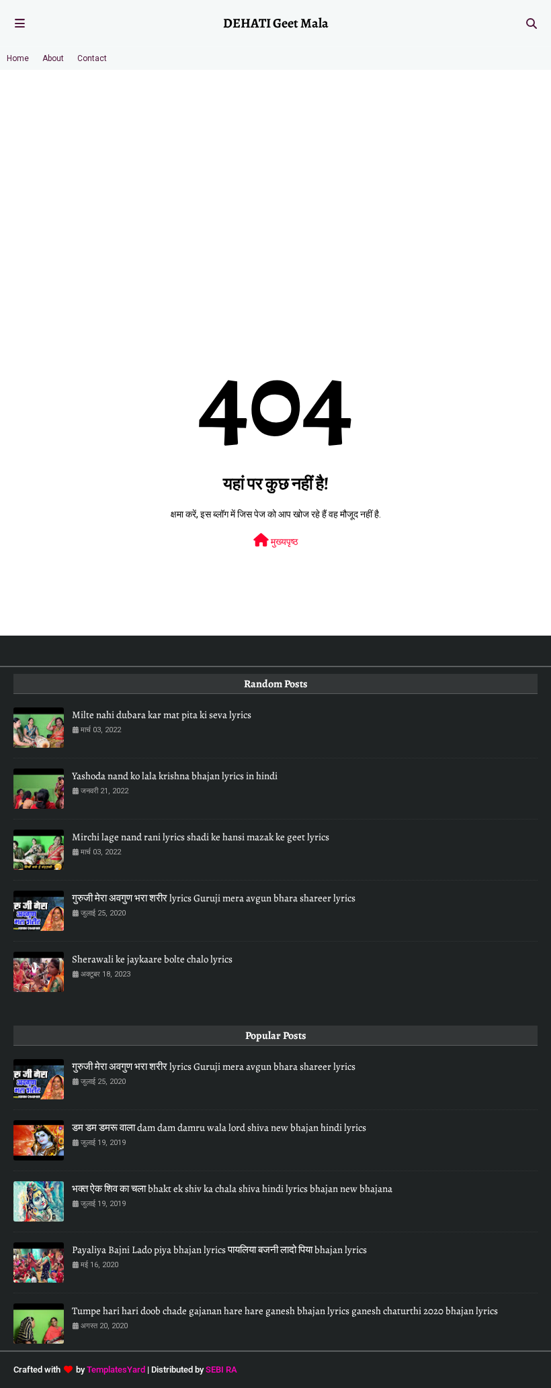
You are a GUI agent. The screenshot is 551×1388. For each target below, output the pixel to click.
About (53, 58)
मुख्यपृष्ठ (283, 541)
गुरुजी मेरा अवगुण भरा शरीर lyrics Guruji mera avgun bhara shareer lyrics (213, 898)
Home (18, 58)
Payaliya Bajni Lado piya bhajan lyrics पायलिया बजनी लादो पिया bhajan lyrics (219, 1249)
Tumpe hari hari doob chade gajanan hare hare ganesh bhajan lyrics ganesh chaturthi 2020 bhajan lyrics (285, 1311)
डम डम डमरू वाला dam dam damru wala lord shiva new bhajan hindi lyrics (219, 1127)
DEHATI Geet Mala (276, 23)
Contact (92, 58)
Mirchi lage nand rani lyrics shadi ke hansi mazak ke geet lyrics (200, 837)
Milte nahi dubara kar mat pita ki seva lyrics (161, 715)
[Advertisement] (275, 170)
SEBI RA (221, 1370)
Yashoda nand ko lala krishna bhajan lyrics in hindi (175, 776)
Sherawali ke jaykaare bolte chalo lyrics (152, 959)
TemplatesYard (116, 1370)
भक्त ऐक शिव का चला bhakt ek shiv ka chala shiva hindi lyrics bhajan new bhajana (232, 1188)
